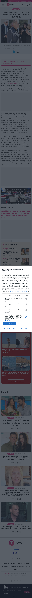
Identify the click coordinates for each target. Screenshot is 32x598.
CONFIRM (9, 323)
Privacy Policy (24, 328)
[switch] (26, 299)
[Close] (29, 269)
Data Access (16, 328)
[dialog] (16, 299)
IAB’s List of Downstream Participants (18, 291)
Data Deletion (7, 328)
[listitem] (16, 296)
